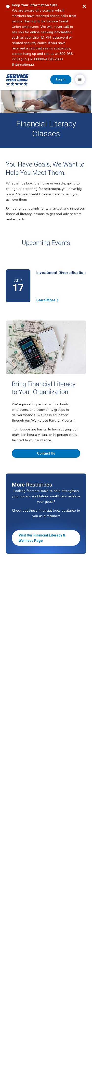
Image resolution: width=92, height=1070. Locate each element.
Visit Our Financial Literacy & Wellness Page (42, 538)
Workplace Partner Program (53, 420)
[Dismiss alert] (84, 6)
